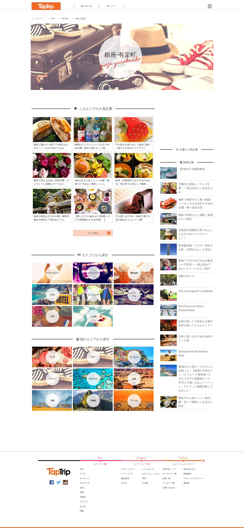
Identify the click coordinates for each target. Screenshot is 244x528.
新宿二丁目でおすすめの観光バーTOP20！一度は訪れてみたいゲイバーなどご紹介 (195, 264)
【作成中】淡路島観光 (191, 169)
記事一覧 (88, 6)
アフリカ (84, 501)
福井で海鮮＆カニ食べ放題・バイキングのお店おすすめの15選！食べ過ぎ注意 (195, 203)
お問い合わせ (169, 488)
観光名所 (125, 478)
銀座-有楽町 (80, 18)
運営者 (186, 483)
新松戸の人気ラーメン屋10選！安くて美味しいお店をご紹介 (195, 402)
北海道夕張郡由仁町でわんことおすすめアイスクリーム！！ (195, 234)
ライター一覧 (169, 483)
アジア (83, 474)
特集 (82, 511)
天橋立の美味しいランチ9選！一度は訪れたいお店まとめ (195, 188)
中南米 (83, 497)
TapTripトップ (169, 469)
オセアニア (85, 483)
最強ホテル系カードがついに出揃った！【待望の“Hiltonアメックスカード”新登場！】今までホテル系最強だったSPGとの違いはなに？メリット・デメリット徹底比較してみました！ (195, 378)
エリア (112, 6)
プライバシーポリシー (193, 478)
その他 (145, 483)
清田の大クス (186, 276)
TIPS (144, 478)
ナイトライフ (127, 474)
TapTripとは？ (189, 469)
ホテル (124, 483)
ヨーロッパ (85, 478)
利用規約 (187, 474)
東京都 (65, 18)
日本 (53, 18)
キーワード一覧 (170, 474)
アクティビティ (128, 469)
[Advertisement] (186, 117)
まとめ (83, 506)
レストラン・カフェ (151, 474)
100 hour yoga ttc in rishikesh (195, 291)
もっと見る (93, 233)
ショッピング (148, 469)
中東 (82, 492)
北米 (82, 488)
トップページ (37, 18)
